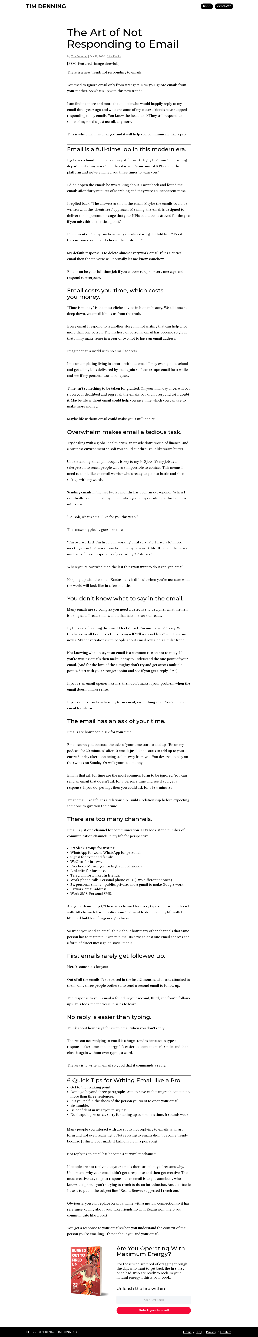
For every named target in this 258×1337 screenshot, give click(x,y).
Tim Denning (79, 56)
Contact (225, 1332)
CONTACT (224, 6)
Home (187, 1332)
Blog (199, 1332)
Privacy (211, 1332)
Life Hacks (114, 56)
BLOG (207, 6)
